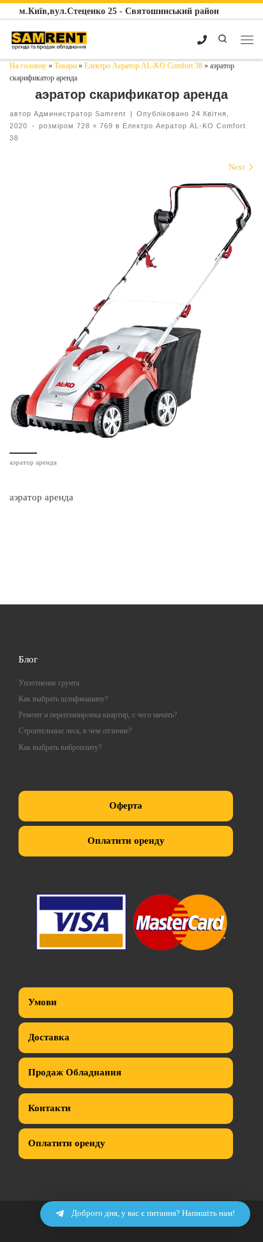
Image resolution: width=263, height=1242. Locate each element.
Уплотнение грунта (49, 683)
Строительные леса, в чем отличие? (75, 731)
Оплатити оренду (126, 840)
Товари (65, 65)
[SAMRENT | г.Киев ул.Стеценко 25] (50, 38)
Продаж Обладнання (74, 1072)
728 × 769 (93, 126)
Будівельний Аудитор (131, 597)
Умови (42, 1002)
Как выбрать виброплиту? (60, 748)
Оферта (125, 805)
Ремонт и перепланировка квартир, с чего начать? (98, 715)
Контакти (49, 1108)
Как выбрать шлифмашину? (63, 699)
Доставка (49, 1037)
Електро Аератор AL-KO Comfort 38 (143, 65)
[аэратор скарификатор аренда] (131, 311)
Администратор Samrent (80, 113)
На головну (28, 65)
